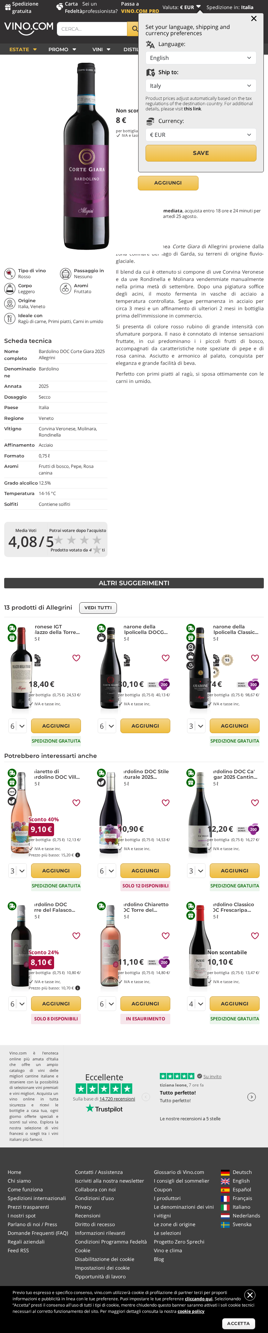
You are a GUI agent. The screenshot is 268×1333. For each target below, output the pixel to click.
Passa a (140, 7)
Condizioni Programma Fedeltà (111, 1241)
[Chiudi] (254, 18)
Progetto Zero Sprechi (179, 1241)
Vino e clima (168, 1250)
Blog (159, 1259)
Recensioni (87, 1215)
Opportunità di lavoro (100, 1276)
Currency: (170, 121)
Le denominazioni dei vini (184, 1206)
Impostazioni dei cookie (102, 1267)
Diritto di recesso (95, 1224)
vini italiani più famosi (33, 1136)
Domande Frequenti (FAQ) (38, 1233)
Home (14, 1172)
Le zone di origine (174, 1224)
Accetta (238, 1323)
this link (192, 108)
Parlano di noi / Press (32, 1224)
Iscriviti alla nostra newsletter (109, 1180)
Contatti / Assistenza (99, 1172)
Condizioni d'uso (94, 1198)
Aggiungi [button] (168, 183)
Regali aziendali (26, 1241)
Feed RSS (18, 1250)
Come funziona (25, 1189)
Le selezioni (167, 1233)
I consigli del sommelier (181, 1180)
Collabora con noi (95, 1189)
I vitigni (162, 1215)
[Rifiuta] (249, 1295)
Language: (171, 44)
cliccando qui (199, 1299)
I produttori (167, 1198)
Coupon (163, 1189)
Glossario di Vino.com (179, 1172)
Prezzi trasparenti (28, 1206)
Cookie (82, 1250)
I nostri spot (22, 1215)
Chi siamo (19, 1180)
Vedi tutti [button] (98, 607)
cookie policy (191, 1311)
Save (201, 153)
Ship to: (167, 72)
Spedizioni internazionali (37, 1198)
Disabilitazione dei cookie (104, 1259)
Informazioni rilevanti (100, 1233)
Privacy (83, 1206)
